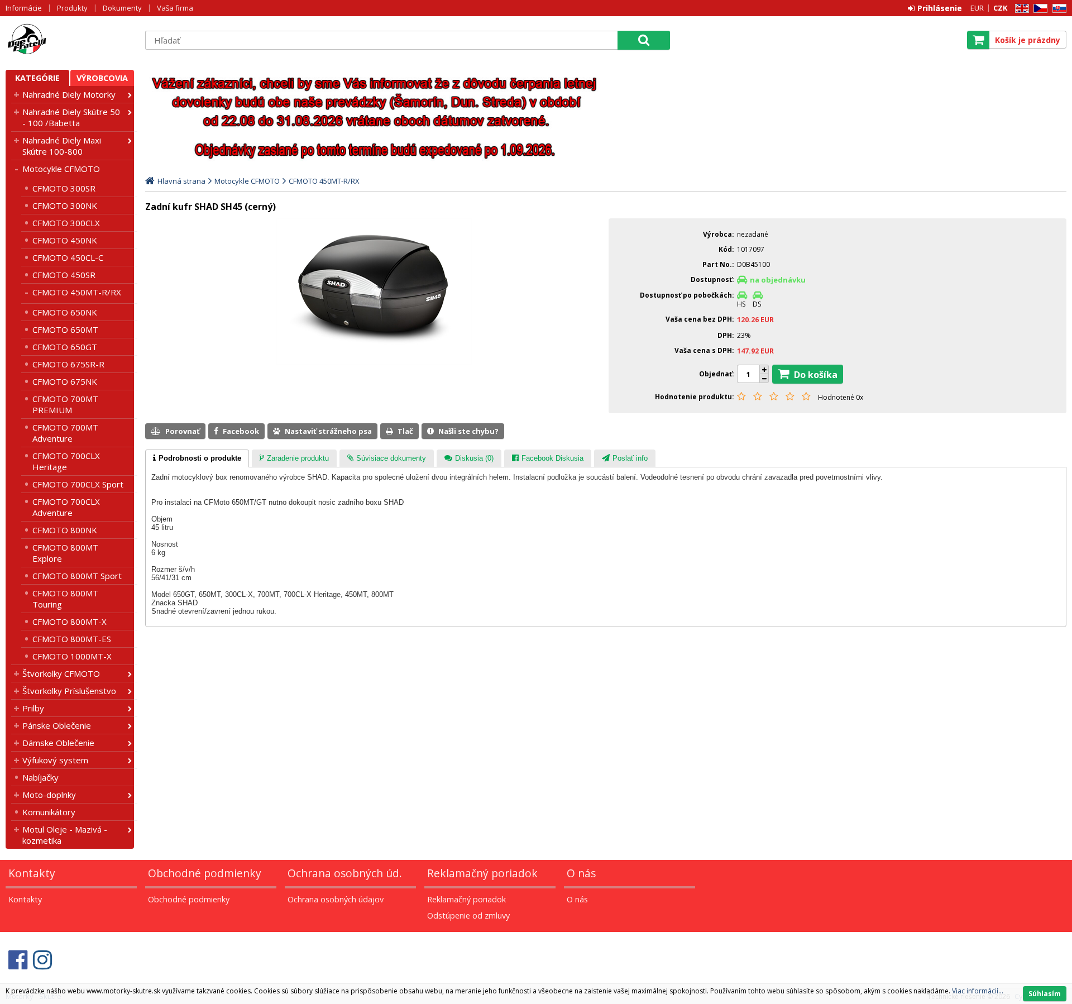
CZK (1000, 8)
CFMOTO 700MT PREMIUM (65, 404)
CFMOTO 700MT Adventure (65, 433)
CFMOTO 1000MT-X (72, 656)
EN (1020, 8)
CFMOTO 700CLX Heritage (66, 461)
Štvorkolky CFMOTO (61, 673)
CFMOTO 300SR (63, 188)
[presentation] (197, 458)
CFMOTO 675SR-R (68, 364)
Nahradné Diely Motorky (69, 94)
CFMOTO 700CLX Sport (77, 484)
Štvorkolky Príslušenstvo (69, 690)
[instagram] (42, 960)
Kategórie (37, 78)
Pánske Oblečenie (56, 725)
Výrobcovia (102, 78)
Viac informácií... (977, 991)
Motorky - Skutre (70, 40)
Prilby (33, 708)
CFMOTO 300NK (64, 205)
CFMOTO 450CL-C (67, 257)
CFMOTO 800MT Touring (65, 598)
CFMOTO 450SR (63, 274)
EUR (977, 8)
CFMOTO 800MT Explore (65, 553)
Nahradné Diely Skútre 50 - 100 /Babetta (71, 117)
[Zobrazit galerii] (374, 362)
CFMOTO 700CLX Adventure (66, 507)
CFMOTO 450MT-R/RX (76, 292)
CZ (1038, 8)
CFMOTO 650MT (65, 329)
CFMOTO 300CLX (66, 222)
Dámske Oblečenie (58, 742)
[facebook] (17, 960)
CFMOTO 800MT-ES (71, 638)
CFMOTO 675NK (64, 381)
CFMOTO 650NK (64, 312)
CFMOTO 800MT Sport (77, 575)
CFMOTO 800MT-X (69, 621)
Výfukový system (55, 760)
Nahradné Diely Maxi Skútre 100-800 (61, 146)
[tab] (197, 458)
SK (1057, 8)
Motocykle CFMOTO (61, 168)
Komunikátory (48, 811)
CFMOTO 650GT (64, 346)
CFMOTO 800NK (64, 530)
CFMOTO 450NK (64, 240)
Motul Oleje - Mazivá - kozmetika (64, 835)
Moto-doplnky (49, 794)
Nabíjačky (40, 777)
